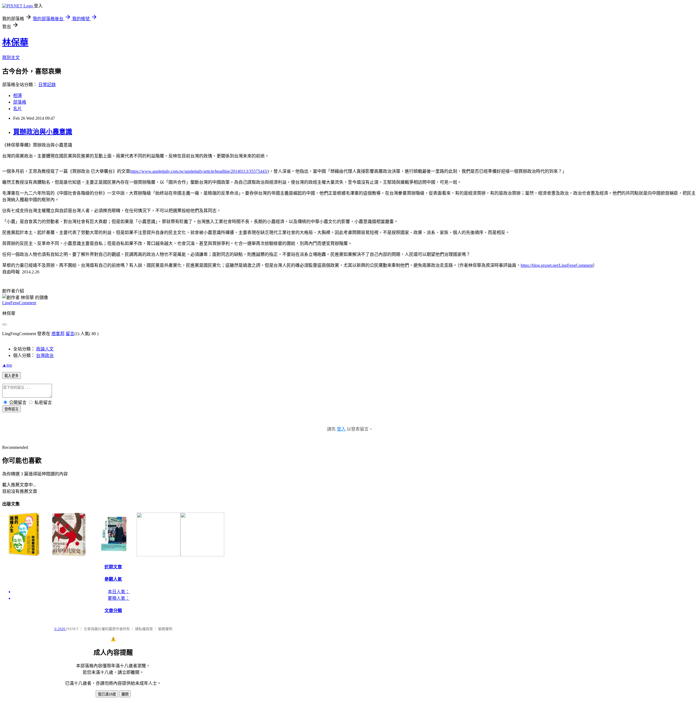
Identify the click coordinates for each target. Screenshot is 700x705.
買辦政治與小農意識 (42, 131)
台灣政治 (45, 355)
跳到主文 (11, 57)
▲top (7, 365)
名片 (17, 108)
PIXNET (72, 629)
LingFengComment (19, 302)
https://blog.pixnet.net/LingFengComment (557, 265)
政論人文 (45, 349)
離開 (125, 694)
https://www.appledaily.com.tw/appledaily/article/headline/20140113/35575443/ (199, 171)
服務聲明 (165, 629)
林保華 (15, 42)
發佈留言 (11, 409)
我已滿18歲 (107, 694)
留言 (70, 333)
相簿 (17, 95)
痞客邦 (58, 333)
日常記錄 (47, 84)
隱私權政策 (144, 629)
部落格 (19, 102)
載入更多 (11, 376)
